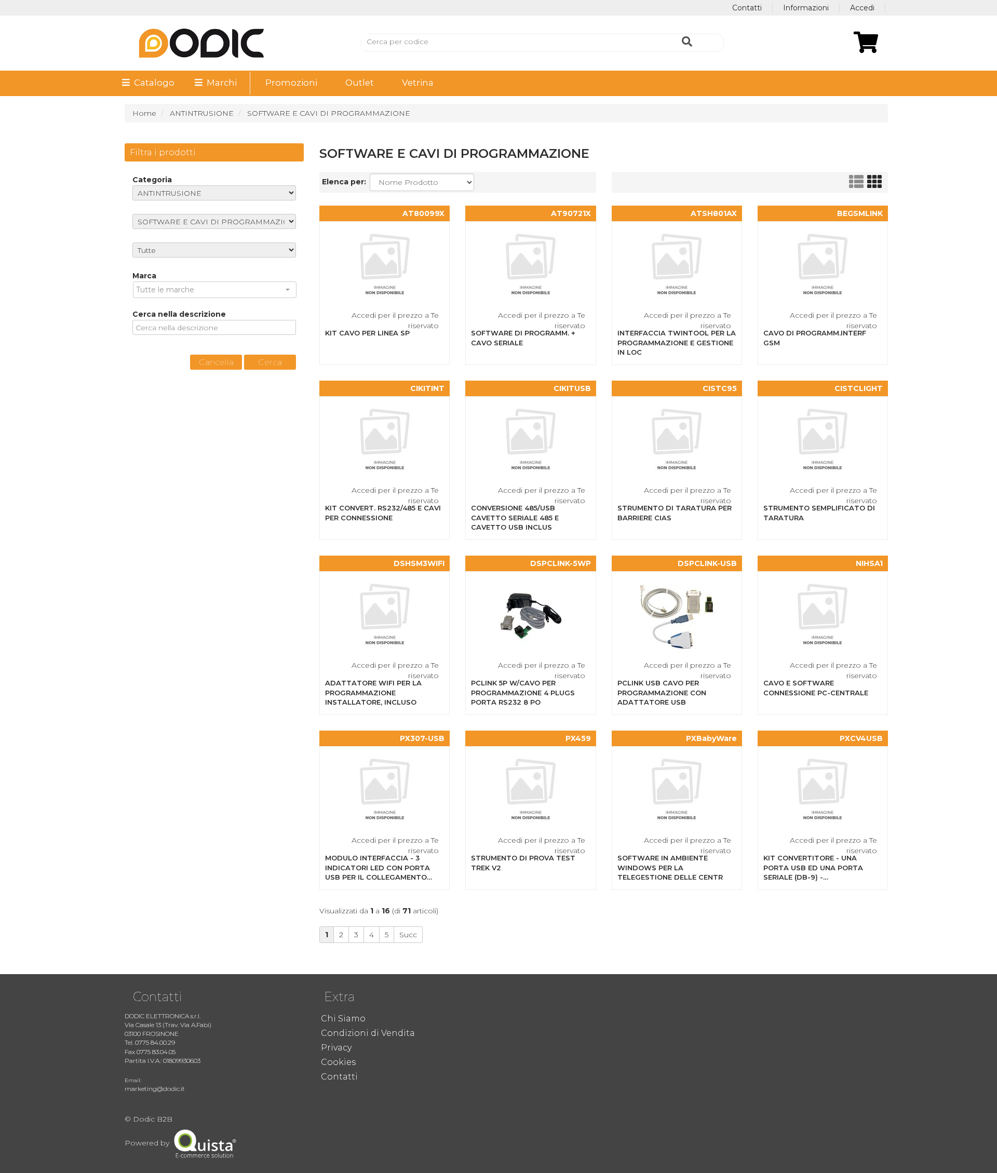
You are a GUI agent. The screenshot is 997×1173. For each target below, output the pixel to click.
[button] (215, 289)
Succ (408, 934)
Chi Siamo (343, 1018)
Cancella (216, 362)
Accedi (862, 7)
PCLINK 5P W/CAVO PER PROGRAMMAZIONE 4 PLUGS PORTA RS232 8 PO (523, 692)
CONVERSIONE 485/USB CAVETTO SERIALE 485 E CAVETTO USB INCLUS (515, 517)
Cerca (270, 362)
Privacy (336, 1048)
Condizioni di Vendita (368, 1033)
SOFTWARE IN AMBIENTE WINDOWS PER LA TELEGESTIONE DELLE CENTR (670, 867)
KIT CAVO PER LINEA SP (367, 333)
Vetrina (418, 82)
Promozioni (291, 82)
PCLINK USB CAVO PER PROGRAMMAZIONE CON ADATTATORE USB (661, 692)
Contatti (747, 7)
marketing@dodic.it (155, 1089)
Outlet (359, 82)
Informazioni (806, 7)
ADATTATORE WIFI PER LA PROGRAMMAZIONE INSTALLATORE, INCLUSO (373, 692)
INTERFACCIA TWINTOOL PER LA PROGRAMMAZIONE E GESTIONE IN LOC (676, 342)
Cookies (338, 1062)
